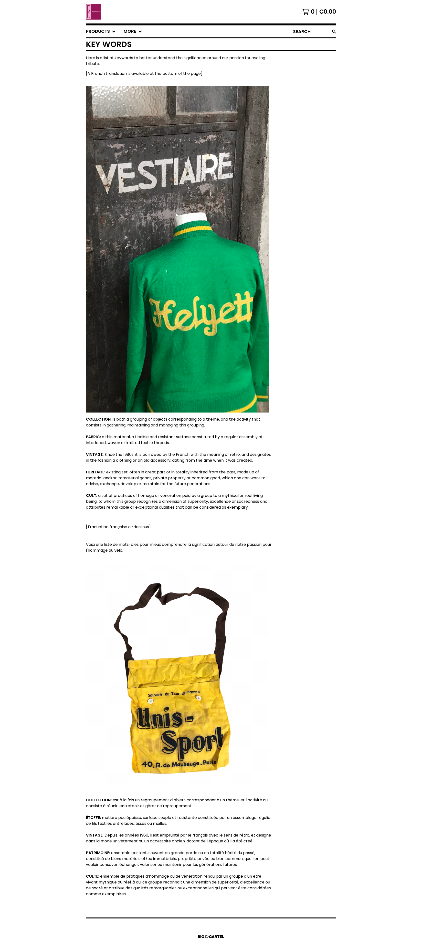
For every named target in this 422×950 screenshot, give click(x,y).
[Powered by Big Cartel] (211, 936)
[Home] (93, 12)
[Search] (334, 31)
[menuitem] (101, 31)
